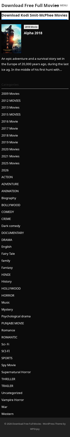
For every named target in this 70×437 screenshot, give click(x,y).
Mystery (7, 309)
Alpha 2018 (33, 33)
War (4, 407)
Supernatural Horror (16, 372)
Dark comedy (10, 226)
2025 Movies (10, 163)
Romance (8, 330)
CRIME (6, 219)
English (6, 247)
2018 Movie (31, 27)
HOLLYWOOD (11, 288)
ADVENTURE (10, 184)
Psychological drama (16, 316)
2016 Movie (9, 121)
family (5, 261)
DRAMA (6, 240)
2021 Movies (10, 156)
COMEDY (7, 212)
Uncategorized (11, 393)
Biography (8, 198)
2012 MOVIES (10, 100)
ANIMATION (10, 191)
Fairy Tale (8, 254)
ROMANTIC (9, 337)
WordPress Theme (52, 423)
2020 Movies (10, 149)
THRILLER (8, 379)
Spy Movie (8, 365)
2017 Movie (9, 128)
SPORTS (6, 358)
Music (5, 302)
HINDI (5, 274)
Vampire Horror (12, 400)
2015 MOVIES (10, 114)
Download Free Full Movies (30, 5)
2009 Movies (10, 93)
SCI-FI (5, 351)
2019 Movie (9, 142)
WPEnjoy (35, 429)
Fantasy (7, 268)
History (6, 281)
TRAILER (7, 386)
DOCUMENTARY (12, 233)
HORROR (7, 295)
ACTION (7, 177)
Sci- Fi (5, 344)
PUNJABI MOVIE (12, 323)
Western (7, 414)
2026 (5, 170)
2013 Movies (10, 107)
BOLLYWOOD (10, 205)
